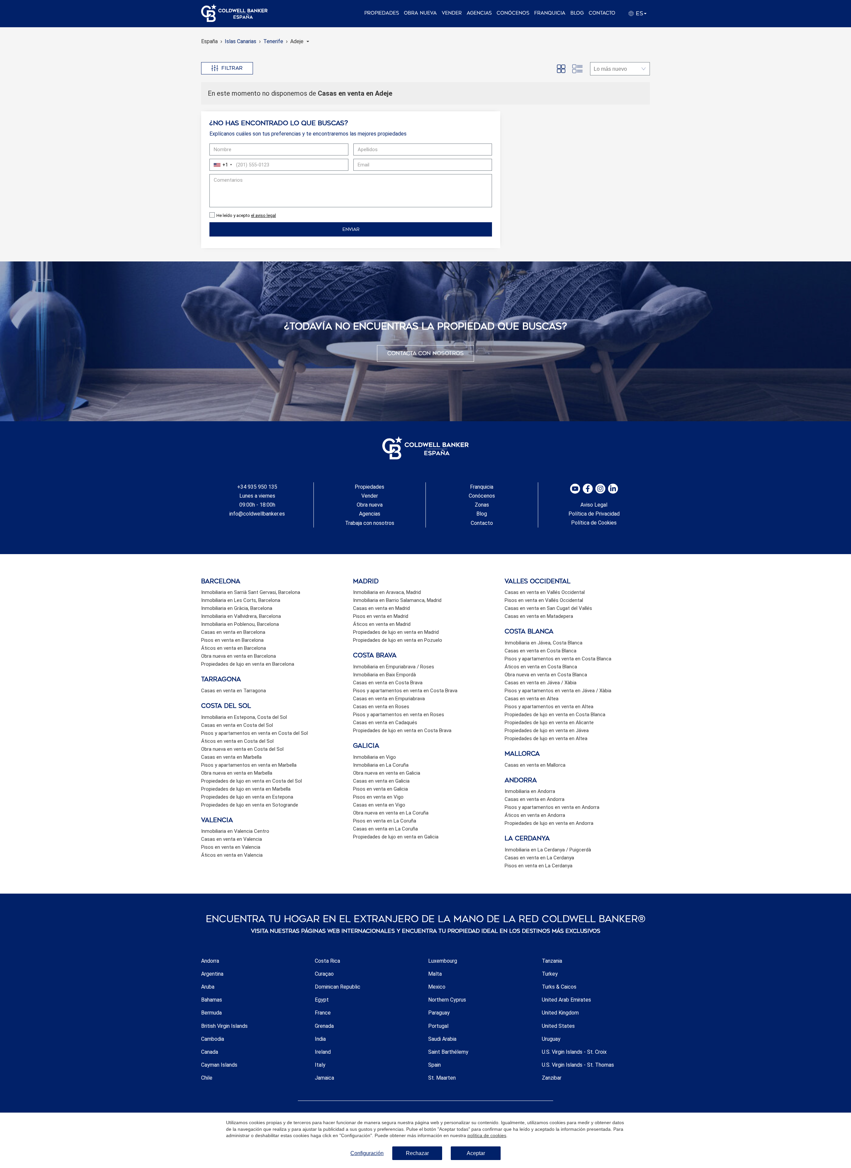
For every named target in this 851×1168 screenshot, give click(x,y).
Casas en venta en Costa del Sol (237, 725)
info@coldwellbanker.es (257, 514)
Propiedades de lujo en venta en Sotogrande (249, 805)
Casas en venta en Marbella (231, 757)
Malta (435, 974)
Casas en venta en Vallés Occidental (545, 592)
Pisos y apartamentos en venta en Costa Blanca (558, 659)
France (323, 1013)
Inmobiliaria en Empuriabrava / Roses (393, 667)
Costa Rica (327, 961)
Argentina (212, 974)
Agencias (479, 13)
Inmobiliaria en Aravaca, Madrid (387, 592)
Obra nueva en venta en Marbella (236, 773)
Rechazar (417, 1153)
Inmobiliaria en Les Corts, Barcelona (240, 600)
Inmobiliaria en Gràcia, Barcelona (236, 608)
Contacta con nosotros (425, 353)
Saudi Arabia (442, 1039)
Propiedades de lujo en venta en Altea (546, 738)
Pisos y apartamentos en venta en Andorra (552, 807)
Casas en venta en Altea (531, 699)
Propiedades (381, 13)
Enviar (350, 229)
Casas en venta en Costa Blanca (540, 651)
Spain (434, 1065)
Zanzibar (551, 1078)
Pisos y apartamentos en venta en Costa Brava (405, 691)
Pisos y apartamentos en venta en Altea (549, 707)
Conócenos (513, 13)
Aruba (207, 987)
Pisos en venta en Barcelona (232, 640)
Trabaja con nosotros (369, 523)
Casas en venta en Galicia (381, 781)
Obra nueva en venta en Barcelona (238, 656)
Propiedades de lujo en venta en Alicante (549, 723)
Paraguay (439, 1013)
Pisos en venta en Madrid (380, 616)
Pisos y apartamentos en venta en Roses (398, 715)
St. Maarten (442, 1078)
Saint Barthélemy (448, 1052)
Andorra (210, 961)
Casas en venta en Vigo (379, 805)
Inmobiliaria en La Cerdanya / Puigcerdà (548, 850)
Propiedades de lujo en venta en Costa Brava (402, 730)
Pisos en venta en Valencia (230, 847)
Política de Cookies (594, 523)
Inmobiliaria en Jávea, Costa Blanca (543, 643)
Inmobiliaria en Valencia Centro (235, 831)
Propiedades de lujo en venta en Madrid (396, 632)
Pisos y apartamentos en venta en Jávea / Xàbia (558, 691)
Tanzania (552, 961)
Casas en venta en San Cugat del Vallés (548, 608)
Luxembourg (442, 961)
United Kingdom (560, 1013)
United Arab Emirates (566, 1000)
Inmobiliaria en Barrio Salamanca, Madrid (397, 600)
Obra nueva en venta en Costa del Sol (242, 749)
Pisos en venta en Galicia (380, 789)
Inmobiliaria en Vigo (374, 757)
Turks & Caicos (559, 987)
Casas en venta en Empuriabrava (389, 699)
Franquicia (549, 13)
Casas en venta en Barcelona (233, 632)
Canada (209, 1052)
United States (558, 1026)
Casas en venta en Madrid (381, 608)
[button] (299, 41)
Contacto (602, 13)
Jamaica (324, 1078)
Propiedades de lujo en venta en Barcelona (247, 664)
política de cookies (486, 1135)
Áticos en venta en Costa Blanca (541, 667)
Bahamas (211, 1000)
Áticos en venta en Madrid (382, 624)
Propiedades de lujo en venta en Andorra (549, 823)
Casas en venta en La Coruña (385, 829)
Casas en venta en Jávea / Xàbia (540, 683)
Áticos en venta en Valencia (232, 855)
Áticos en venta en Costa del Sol (237, 741)
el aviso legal (263, 215)
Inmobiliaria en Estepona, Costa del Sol (244, 717)
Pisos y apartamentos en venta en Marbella (249, 765)
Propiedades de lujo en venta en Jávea (547, 730)
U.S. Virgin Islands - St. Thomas (578, 1065)
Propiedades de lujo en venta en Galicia (395, 837)
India (320, 1039)
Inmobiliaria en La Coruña (381, 765)
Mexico (436, 987)
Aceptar (476, 1153)
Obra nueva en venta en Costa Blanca (546, 675)
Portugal (438, 1026)
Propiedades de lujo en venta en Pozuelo (397, 640)
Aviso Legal (593, 505)
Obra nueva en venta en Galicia (386, 773)
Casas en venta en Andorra (534, 799)
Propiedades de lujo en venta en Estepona (247, 797)
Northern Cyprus (447, 1000)
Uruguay (551, 1039)
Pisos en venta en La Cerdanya (538, 866)
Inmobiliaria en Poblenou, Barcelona (240, 624)
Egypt (322, 1000)
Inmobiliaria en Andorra (530, 791)
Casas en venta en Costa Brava (388, 683)
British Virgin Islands (224, 1026)
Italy (320, 1065)
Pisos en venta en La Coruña (384, 821)
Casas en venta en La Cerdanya (539, 858)
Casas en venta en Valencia (231, 839)
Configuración (367, 1153)
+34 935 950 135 (257, 487)
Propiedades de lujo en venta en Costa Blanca (555, 715)
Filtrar (232, 68)
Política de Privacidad (594, 514)
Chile (206, 1078)
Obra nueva (420, 13)
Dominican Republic (337, 987)
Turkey (550, 974)
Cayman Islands (219, 1065)
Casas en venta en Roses (381, 707)
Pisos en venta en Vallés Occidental (544, 600)
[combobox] (222, 164)
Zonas (482, 505)
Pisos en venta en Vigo (378, 797)
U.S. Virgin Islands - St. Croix (574, 1052)
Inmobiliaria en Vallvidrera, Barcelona (241, 616)
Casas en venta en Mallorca (535, 765)
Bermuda (211, 1013)
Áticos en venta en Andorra (535, 815)
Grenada (324, 1026)
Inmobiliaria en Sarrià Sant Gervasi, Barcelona (250, 592)
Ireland (323, 1052)
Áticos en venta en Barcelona (233, 648)
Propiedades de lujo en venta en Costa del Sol (251, 781)
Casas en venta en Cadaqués (385, 723)
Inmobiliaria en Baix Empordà (384, 675)
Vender (452, 13)
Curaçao (324, 974)
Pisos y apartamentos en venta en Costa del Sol (254, 733)
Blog (577, 13)
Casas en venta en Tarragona (233, 691)
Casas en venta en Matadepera (539, 616)
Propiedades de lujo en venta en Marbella (246, 789)
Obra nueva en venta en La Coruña (390, 813)
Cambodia (212, 1039)
